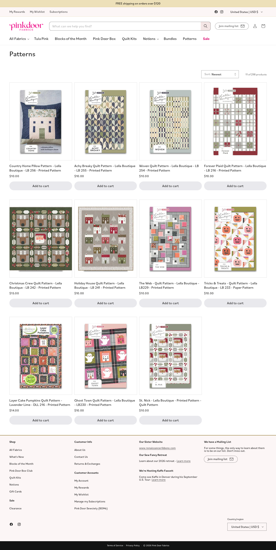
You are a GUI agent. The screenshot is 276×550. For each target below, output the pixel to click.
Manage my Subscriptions (89, 501)
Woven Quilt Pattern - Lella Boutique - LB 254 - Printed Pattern (169, 168)
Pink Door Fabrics (160, 545)
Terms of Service (115, 545)
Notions (14, 484)
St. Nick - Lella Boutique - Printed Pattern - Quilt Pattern (170, 402)
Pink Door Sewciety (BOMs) (91, 508)
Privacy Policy (133, 545)
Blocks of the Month (21, 463)
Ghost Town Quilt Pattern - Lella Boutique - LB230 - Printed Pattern (104, 402)
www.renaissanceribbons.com (157, 448)
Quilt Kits (15, 477)
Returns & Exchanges (87, 463)
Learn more (184, 461)
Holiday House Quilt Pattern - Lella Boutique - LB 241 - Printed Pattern (99, 285)
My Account (81, 480)
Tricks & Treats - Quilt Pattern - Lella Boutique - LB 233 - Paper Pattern (230, 285)
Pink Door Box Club (20, 470)
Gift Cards (15, 491)
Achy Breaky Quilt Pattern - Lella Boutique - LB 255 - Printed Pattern (104, 168)
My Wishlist (37, 11)
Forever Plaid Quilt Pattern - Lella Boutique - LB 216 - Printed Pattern (235, 168)
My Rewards (17, 11)
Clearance (15, 508)
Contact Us (81, 457)
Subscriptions (59, 11)
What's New (16, 457)
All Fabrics (15, 450)
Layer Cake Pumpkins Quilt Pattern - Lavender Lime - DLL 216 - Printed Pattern (39, 402)
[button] (18, 38)
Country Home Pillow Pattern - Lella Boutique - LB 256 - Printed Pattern (35, 168)
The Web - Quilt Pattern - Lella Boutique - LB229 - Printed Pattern (169, 285)
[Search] (205, 26)
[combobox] (130, 26)
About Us (79, 450)
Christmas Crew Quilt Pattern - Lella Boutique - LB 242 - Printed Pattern (35, 285)
